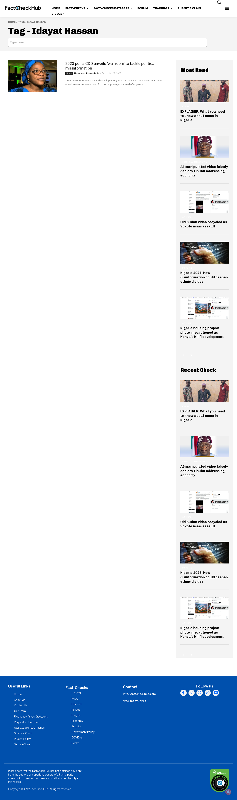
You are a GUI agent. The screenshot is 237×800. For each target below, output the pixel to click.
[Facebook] (183, 693)
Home (12, 22)
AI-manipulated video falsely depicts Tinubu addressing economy (204, 171)
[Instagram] (191, 693)
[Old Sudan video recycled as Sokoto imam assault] (204, 202)
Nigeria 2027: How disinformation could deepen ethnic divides (204, 277)
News (69, 73)
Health (186, 107)
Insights (187, 268)
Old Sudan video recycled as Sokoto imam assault (203, 224)
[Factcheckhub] (23, 8)
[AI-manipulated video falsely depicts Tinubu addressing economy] (204, 147)
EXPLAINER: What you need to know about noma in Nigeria (202, 116)
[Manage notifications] (228, 792)
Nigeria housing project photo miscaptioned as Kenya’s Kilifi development (202, 332)
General (186, 217)
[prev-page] (183, 355)
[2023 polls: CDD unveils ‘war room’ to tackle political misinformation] (32, 76)
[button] (219, 2)
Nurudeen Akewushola (86, 73)
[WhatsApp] (208, 693)
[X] (199, 693)
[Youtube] (216, 693)
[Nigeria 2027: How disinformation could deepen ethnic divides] (204, 253)
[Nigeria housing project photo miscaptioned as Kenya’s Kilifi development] (204, 308)
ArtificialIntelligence (194, 162)
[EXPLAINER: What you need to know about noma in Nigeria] (204, 91)
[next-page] (191, 355)
